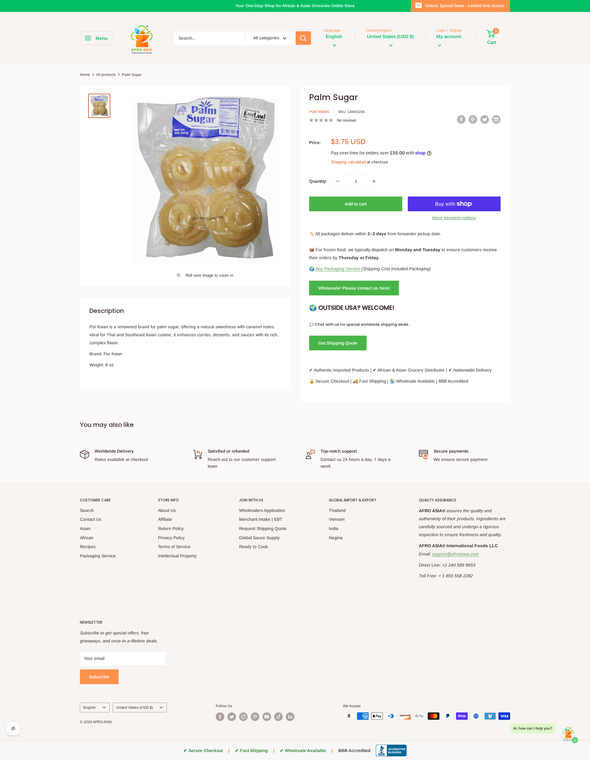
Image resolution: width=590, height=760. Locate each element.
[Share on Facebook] (461, 119)
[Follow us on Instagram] (243, 716)
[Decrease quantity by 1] (337, 181)
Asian (85, 528)
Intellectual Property (177, 555)
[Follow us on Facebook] (220, 716)
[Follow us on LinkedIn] (290, 716)
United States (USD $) (134, 707)
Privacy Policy (171, 537)
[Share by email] (496, 119)
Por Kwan (319, 112)
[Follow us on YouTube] (266, 716)
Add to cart (356, 203)
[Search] (303, 38)
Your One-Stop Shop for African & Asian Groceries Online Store (295, 5)
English (89, 707)
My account (448, 36)
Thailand (337, 510)
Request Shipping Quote (263, 528)
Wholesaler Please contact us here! (354, 288)
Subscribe (99, 676)
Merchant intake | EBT (260, 519)
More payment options (454, 217)
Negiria (336, 537)
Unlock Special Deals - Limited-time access (465, 5)
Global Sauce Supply (259, 537)
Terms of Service (174, 546)
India (333, 528)
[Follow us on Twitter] (231, 716)
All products (106, 74)
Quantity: (318, 181)
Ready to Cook (253, 546)
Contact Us (90, 519)
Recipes (88, 546)
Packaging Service (98, 555)
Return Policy (171, 528)
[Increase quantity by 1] (374, 181)
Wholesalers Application (262, 510)
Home (85, 74)
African (86, 537)
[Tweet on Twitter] (484, 119)
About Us (167, 510)
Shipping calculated (348, 162)
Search (87, 510)
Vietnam (337, 519)
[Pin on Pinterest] (473, 119)
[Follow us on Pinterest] (255, 716)
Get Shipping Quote (337, 343)
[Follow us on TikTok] (278, 716)
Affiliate (165, 519)
